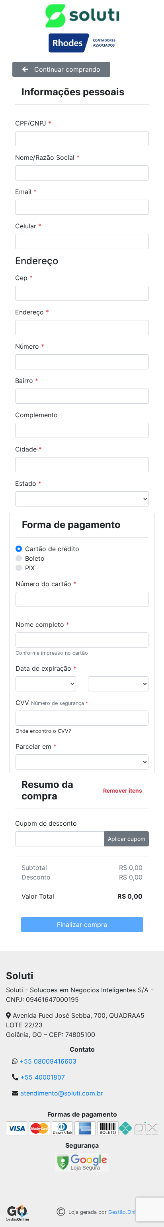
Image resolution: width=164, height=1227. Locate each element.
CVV (22, 703)
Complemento (36, 415)
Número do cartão (46, 584)
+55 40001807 (42, 1077)
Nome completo (42, 624)
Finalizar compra (82, 925)
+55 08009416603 (48, 1061)
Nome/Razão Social (47, 157)
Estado (28, 483)
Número (29, 346)
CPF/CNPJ (33, 123)
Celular (28, 226)
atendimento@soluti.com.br (61, 1093)
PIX (30, 568)
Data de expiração (46, 668)
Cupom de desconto (46, 823)
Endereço (32, 312)
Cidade (28, 449)
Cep (24, 278)
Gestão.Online (125, 1212)
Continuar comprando (67, 69)
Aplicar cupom (126, 838)
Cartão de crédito (52, 549)
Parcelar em (36, 746)
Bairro (26, 381)
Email (26, 192)
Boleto (35, 558)
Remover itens (122, 790)
